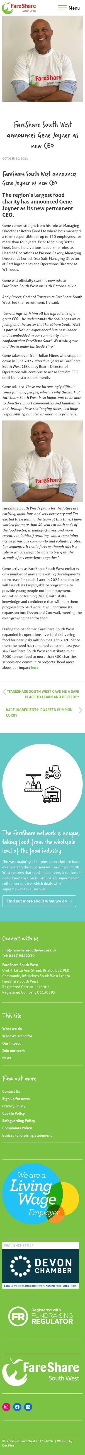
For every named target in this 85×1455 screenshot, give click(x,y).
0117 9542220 (22, 955)
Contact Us (11, 1091)
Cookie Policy (13, 1113)
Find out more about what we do (37, 900)
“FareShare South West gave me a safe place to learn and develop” (43, 694)
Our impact (11, 1043)
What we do (12, 1028)
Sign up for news (16, 1098)
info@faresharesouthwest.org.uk (29, 950)
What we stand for (17, 1035)
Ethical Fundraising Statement (27, 1135)
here (35, 667)
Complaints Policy (17, 1127)
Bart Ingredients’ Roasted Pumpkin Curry (39, 712)
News (6, 1057)
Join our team (13, 1050)
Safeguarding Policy (18, 1120)
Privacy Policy (14, 1105)
